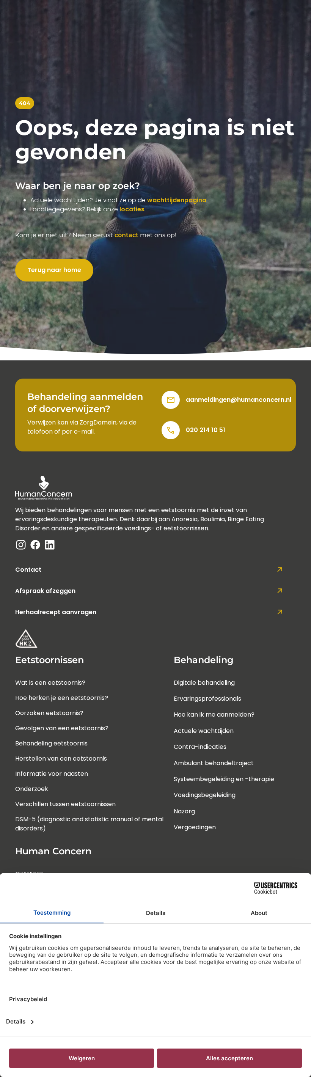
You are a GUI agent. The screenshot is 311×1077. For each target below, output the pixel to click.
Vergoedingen (195, 827)
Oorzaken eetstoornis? (49, 713)
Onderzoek (31, 789)
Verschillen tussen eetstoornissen (65, 804)
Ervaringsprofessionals (207, 698)
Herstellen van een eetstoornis (61, 758)
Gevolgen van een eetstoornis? (61, 728)
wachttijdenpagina (176, 200)
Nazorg (184, 811)
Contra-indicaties (200, 746)
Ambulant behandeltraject (214, 763)
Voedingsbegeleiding (205, 795)
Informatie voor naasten (51, 773)
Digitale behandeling (204, 682)
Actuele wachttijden (204, 730)
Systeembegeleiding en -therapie (224, 779)
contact (126, 235)
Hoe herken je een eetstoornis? (61, 697)
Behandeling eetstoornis (51, 743)
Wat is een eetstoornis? (50, 682)
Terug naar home (54, 270)
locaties (132, 209)
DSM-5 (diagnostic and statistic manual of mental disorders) (89, 824)
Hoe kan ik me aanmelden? (214, 714)
